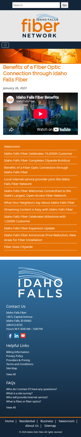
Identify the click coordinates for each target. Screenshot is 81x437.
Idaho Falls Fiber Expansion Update (29, 228)
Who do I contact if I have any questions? (31, 389)
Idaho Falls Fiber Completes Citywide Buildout (37, 160)
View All (11, 374)
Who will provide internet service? (27, 397)
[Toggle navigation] (5, 45)
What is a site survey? (19, 393)
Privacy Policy (14, 356)
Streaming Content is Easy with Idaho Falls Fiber (38, 209)
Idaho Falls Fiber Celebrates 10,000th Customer (38, 153)
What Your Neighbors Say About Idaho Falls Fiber (39, 202)
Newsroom (12, 146)
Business (46, 421)
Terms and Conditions (19, 364)
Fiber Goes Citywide (18, 247)
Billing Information (17, 352)
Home (9, 421)
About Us (32, 425)
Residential (27, 421)
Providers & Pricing (18, 360)
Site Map (11, 368)
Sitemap (50, 425)
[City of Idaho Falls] (40, 282)
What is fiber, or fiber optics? (23, 401)
